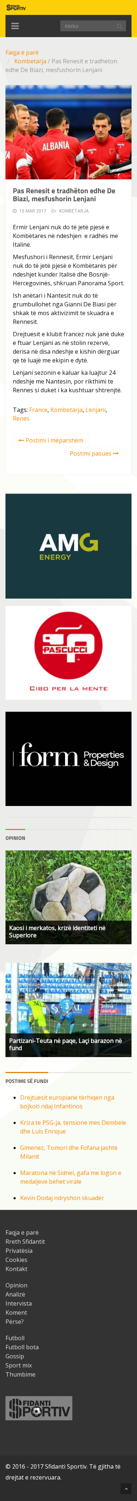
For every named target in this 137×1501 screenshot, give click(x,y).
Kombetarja (30, 61)
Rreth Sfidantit (25, 1242)
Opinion (16, 1285)
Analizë (15, 1294)
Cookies (16, 1260)
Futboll (14, 1338)
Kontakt (16, 1269)
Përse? (14, 1322)
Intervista (18, 1303)
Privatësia (19, 1251)
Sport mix (18, 1365)
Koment (16, 1313)
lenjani (95, 410)
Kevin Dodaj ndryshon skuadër (62, 1198)
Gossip (14, 1356)
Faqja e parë (22, 52)
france (38, 410)
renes (21, 418)
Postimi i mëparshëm (53, 440)
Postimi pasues (91, 453)
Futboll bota (22, 1347)
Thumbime (20, 1374)
